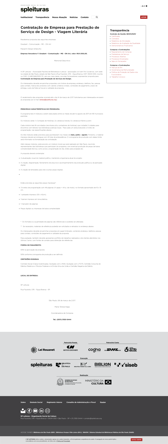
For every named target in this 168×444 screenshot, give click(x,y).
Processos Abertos (119, 56)
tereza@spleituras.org (48, 100)
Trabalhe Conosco (118, 77)
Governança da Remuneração (123, 70)
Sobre (23, 402)
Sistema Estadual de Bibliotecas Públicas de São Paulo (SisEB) (112, 432)
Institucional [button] (27, 17)
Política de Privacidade (63, 441)
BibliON (85, 432)
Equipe (103, 402)
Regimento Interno (54, 402)
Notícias (74, 17)
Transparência (42, 17)
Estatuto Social (36, 402)
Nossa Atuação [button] (59, 17)
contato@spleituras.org (93, 418)
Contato (85, 17)
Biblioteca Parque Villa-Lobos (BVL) (69, 432)
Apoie (143, 17)
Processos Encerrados (120, 59)
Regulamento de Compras (122, 52)
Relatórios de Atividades (121, 41)
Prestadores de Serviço (120, 54)
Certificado (116, 36)
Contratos (115, 38)
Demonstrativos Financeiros (122, 45)
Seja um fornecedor (119, 61)
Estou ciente (136, 439)
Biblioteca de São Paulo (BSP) (44, 432)
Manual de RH (117, 67)
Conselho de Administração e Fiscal (81, 402)
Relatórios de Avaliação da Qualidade (126, 43)
